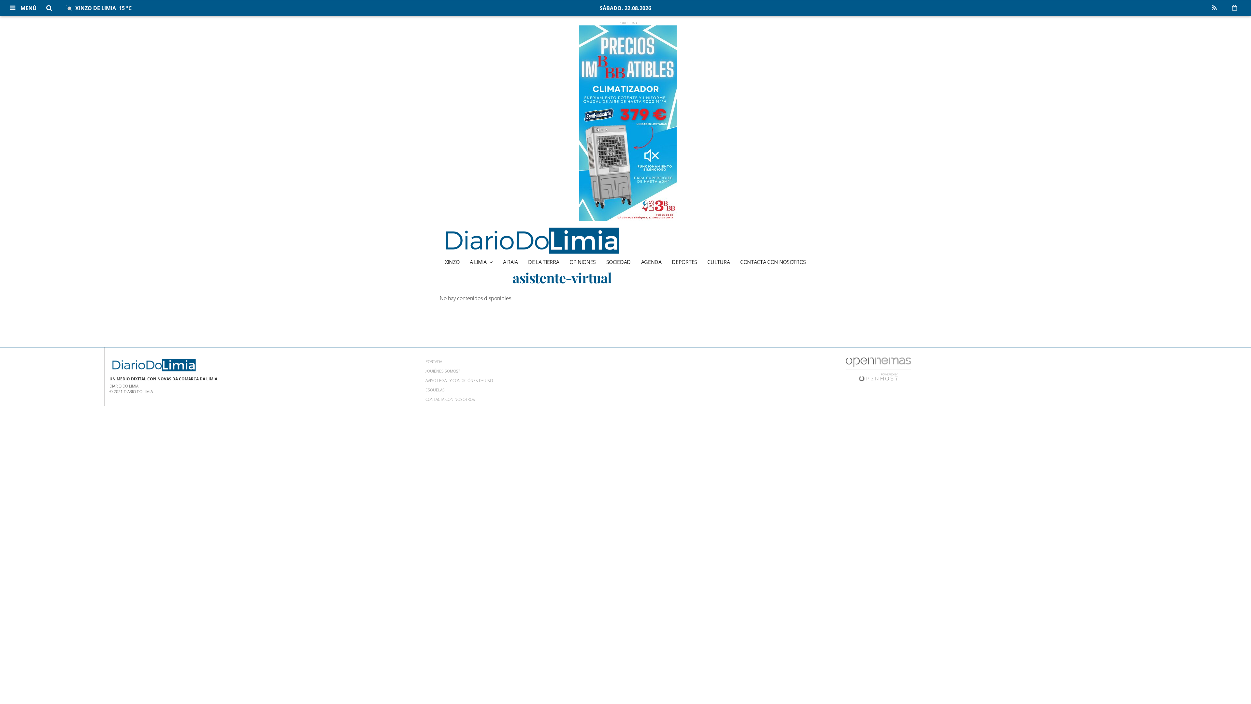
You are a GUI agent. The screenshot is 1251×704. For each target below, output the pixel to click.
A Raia (510, 262)
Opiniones (582, 262)
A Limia (479, 262)
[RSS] (1214, 8)
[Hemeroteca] (1234, 7)
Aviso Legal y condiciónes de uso (459, 380)
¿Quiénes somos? (442, 371)
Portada (433, 361)
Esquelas (435, 390)
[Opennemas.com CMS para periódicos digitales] (878, 369)
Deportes (684, 262)
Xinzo (452, 262)
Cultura (718, 262)
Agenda (651, 262)
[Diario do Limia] (532, 240)
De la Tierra (543, 262)
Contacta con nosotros (773, 262)
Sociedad (618, 262)
